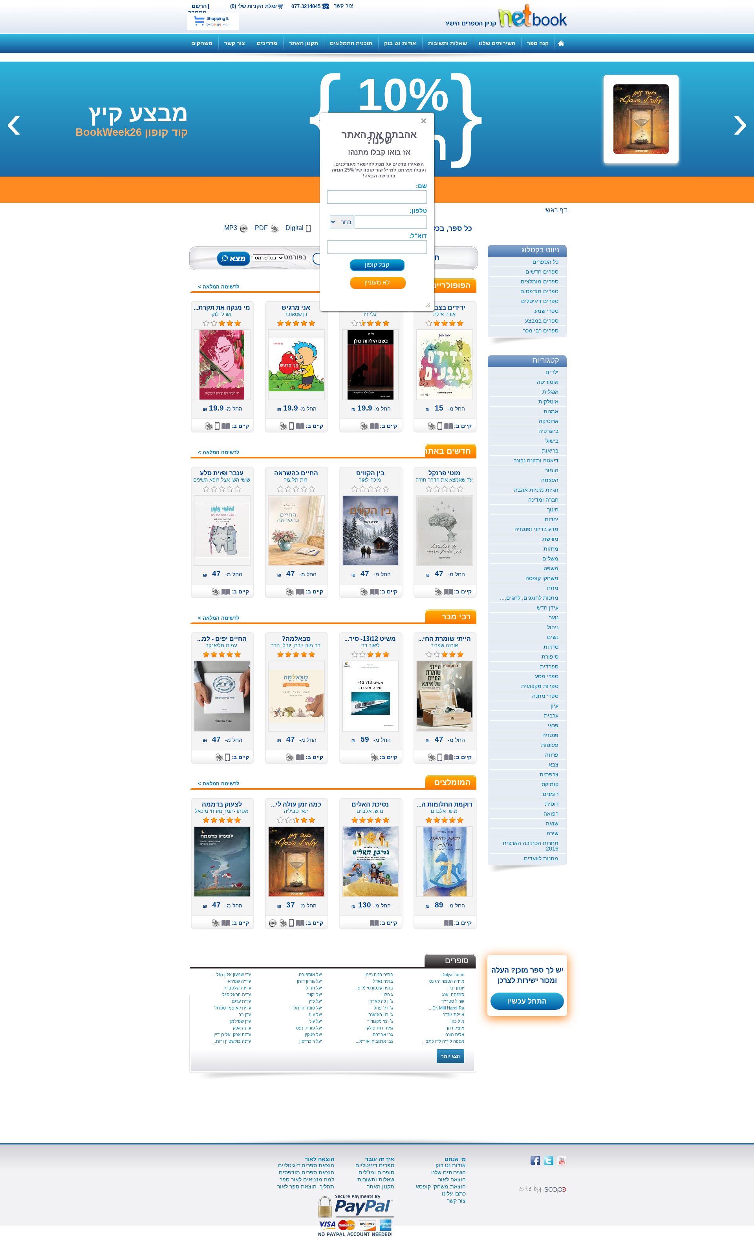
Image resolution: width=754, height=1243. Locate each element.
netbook (501, 16)
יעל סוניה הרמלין (306, 1008)
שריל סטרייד (452, 1001)
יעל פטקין (313, 1034)
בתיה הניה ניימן (378, 974)
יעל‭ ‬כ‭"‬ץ (315, 1001)
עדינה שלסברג (238, 988)
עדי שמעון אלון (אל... (232, 974)
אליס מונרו (454, 1034)
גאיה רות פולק (380, 1028)
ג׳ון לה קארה (381, 1001)
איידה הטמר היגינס (446, 981)
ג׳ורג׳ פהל (383, 1008)
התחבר (197, 12)
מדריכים (267, 43)
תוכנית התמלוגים (351, 43)
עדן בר (245, 1014)
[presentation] (740, 121)
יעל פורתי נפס (309, 1028)
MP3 (230, 228)
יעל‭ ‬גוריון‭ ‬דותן (309, 981)
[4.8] (280, 323)
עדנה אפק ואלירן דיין (232, 1034)
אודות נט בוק (400, 43)
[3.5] (354, 323)
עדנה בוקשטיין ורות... (231, 1041)
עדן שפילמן (240, 1021)
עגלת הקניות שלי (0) (253, 6)
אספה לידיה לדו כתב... (443, 1041)
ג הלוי (387, 994)
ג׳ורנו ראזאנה (380, 1014)
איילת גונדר (453, 1014)
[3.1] (206, 323)
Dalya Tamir (452, 974)
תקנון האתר (303, 43)
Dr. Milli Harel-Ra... (446, 1008)
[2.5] (280, 820)
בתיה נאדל (383, 981)
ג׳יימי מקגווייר (380, 1021)
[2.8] (354, 654)
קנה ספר (538, 43)
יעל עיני (315, 1021)
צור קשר (343, 6)
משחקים (201, 43)
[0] (428, 489)
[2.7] (428, 654)
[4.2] (428, 323)
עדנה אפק (242, 1028)
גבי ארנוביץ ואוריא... (374, 1041)
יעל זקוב (314, 994)
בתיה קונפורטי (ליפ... (373, 988)
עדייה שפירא (239, 981)
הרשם (199, 6)
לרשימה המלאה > (218, 287)
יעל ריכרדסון (310, 1041)
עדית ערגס (241, 1001)
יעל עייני (314, 1014)
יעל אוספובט (310, 974)
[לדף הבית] (561, 43)
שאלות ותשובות (447, 43)
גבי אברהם (383, 1034)
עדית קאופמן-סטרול (232, 1008)
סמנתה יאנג (453, 994)
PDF (261, 228)
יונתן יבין (456, 988)
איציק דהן (455, 1028)
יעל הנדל (314, 988)
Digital (294, 228)
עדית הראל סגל (236, 994)
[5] (280, 654)
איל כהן (457, 1021)
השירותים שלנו (497, 43)
